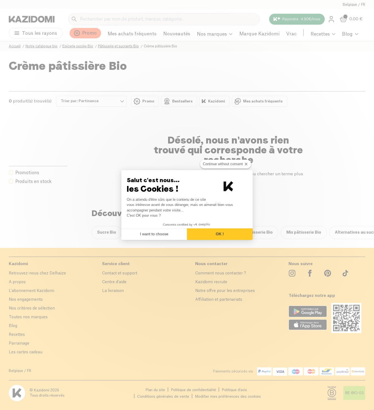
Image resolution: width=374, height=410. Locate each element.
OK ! (220, 234)
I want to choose (154, 234)
